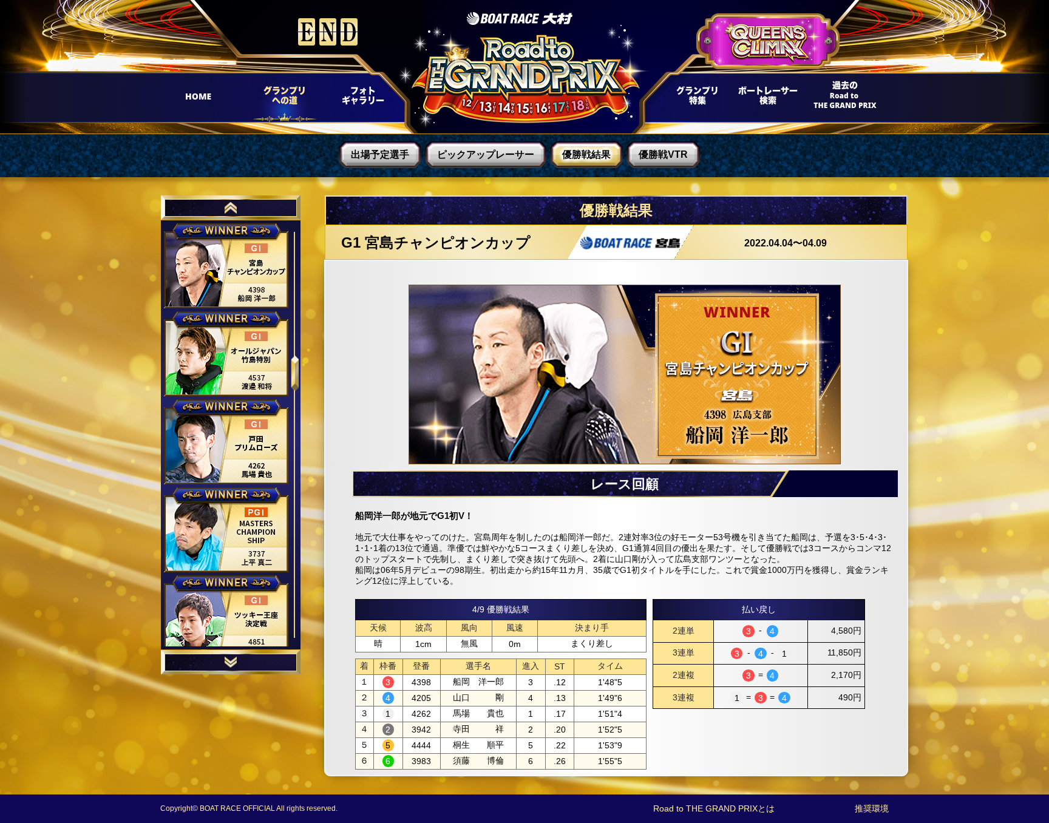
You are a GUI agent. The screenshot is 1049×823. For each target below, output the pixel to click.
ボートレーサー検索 (767, 99)
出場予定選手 (380, 154)
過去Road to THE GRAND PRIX (840, 99)
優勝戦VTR (663, 154)
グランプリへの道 (280, 99)
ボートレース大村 (519, 18)
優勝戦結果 (586, 154)
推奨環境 (872, 808)
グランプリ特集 (695, 99)
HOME (203, 99)
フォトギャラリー (362, 99)
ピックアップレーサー (485, 154)
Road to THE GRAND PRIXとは (714, 808)
